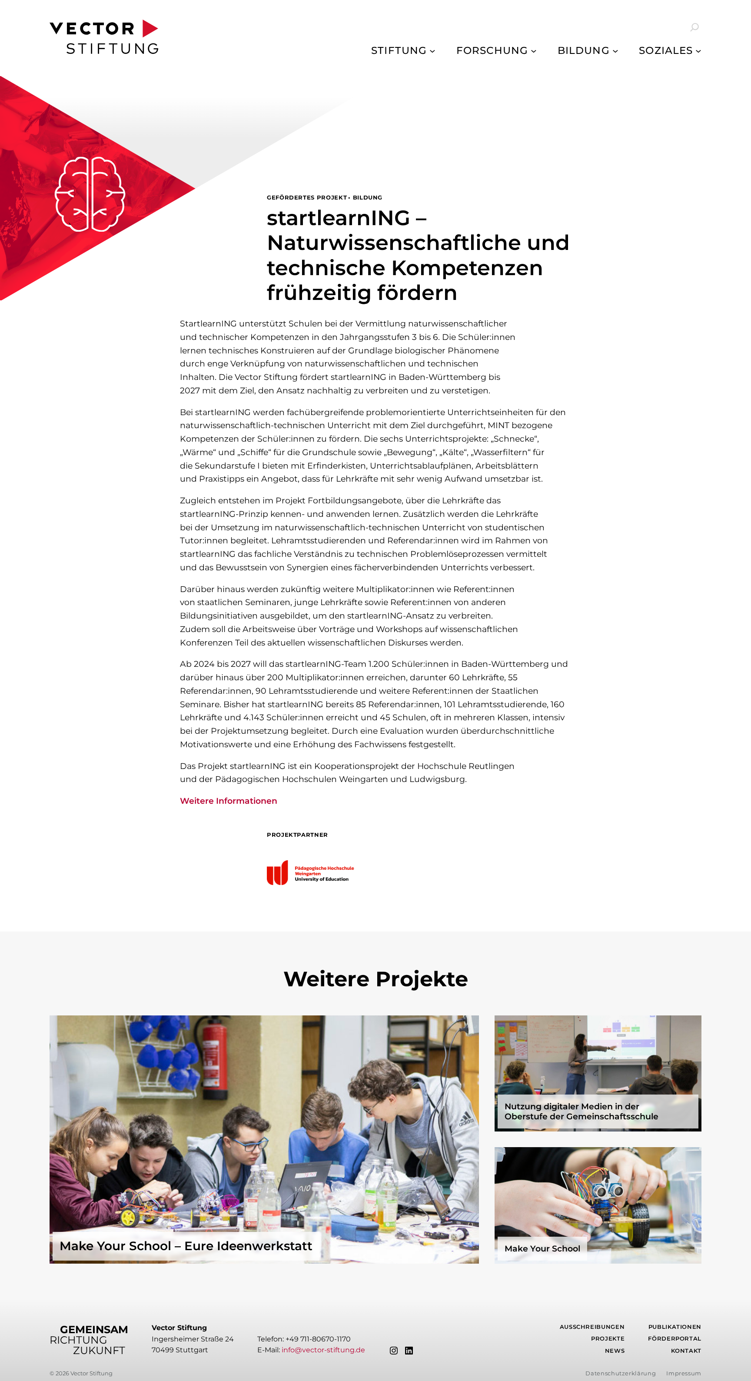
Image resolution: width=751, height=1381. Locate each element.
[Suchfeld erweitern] (688, 27)
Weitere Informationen (228, 800)
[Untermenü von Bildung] (615, 50)
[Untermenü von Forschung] (534, 50)
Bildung (367, 197)
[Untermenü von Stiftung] (432, 50)
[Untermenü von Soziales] (698, 50)
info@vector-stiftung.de (323, 1350)
